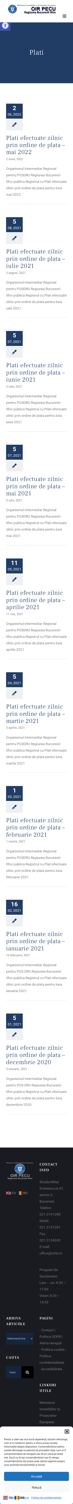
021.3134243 (50, 1240)
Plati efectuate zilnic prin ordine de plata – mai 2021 (35, 486)
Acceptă (36, 1476)
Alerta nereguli (51, 1343)
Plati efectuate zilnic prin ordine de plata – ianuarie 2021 (35, 941)
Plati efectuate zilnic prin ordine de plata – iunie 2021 (35, 372)
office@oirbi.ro (51, 1253)
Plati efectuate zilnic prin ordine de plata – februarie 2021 (35, 827)
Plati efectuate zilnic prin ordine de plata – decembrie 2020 (35, 1055)
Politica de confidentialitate (46, 1497)
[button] (5, 25)
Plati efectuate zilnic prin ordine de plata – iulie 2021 (35, 259)
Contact (47, 1330)
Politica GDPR (50, 1337)
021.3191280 (50, 1214)
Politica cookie (52, 1350)
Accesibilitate (51, 1369)
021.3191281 (50, 1227)
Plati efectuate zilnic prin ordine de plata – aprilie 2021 (35, 600)
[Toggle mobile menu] (65, 16)
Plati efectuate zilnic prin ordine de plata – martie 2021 (35, 714)
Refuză (36, 1487)
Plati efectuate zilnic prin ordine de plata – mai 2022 (35, 145)
